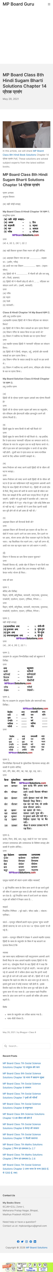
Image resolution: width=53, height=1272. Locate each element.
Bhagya (23, 1032)
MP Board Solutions (36, 1247)
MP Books (19, 1269)
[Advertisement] (26, 36)
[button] (26, 1267)
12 (13, 1269)
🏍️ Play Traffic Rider (43, 1269)
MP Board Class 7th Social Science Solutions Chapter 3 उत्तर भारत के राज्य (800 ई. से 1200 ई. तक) (26, 1168)
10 (45, 1265)
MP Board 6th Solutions (22, 1265)
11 (8, 1269)
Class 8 (32, 1032)
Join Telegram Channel (30, 1269)
